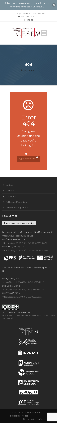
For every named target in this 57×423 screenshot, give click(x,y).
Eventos (10, 191)
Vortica (44, 419)
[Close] (54, 5)
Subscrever (37, 6)
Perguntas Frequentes (17, 207)
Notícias (9, 185)
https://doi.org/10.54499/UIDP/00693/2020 (23, 289)
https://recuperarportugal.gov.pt (17, 236)
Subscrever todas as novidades (19, 223)
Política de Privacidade (16, 202)
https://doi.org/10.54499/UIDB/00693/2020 (23, 282)
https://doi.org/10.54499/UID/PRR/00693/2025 (24, 243)
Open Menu (44, 33)
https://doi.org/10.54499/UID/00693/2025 (22, 297)
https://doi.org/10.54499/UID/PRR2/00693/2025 (25, 250)
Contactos (10, 196)
